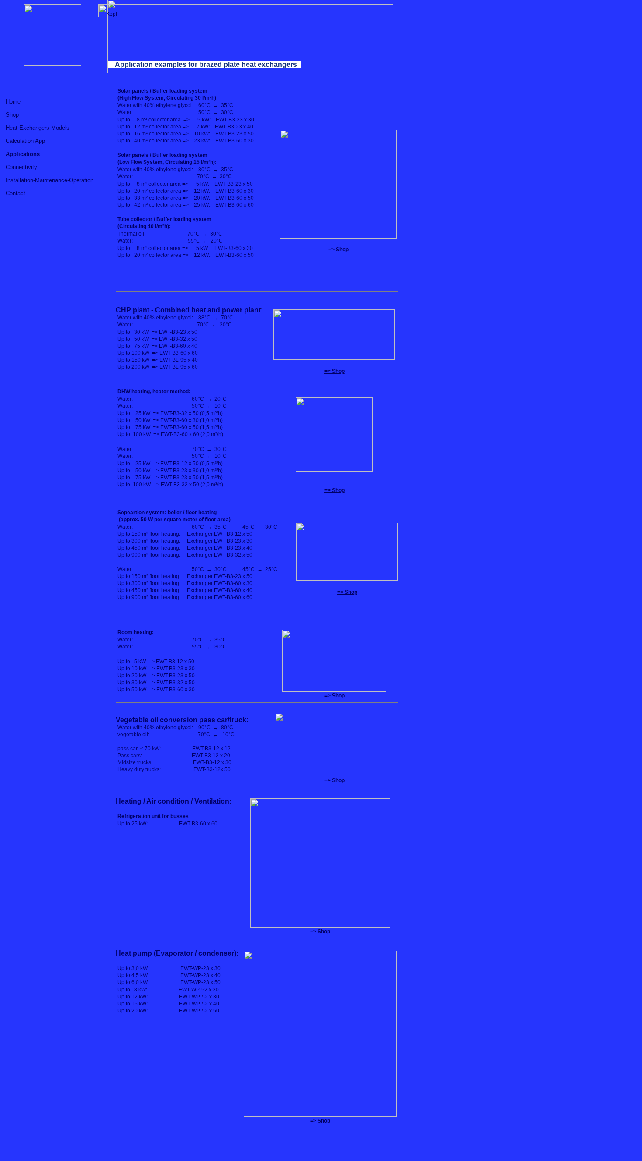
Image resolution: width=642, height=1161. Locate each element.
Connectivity (21, 167)
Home (13, 101)
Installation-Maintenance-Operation (49, 180)
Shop (12, 114)
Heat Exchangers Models (37, 128)
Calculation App (25, 141)
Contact (15, 193)
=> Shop (338, 249)
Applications (23, 154)
